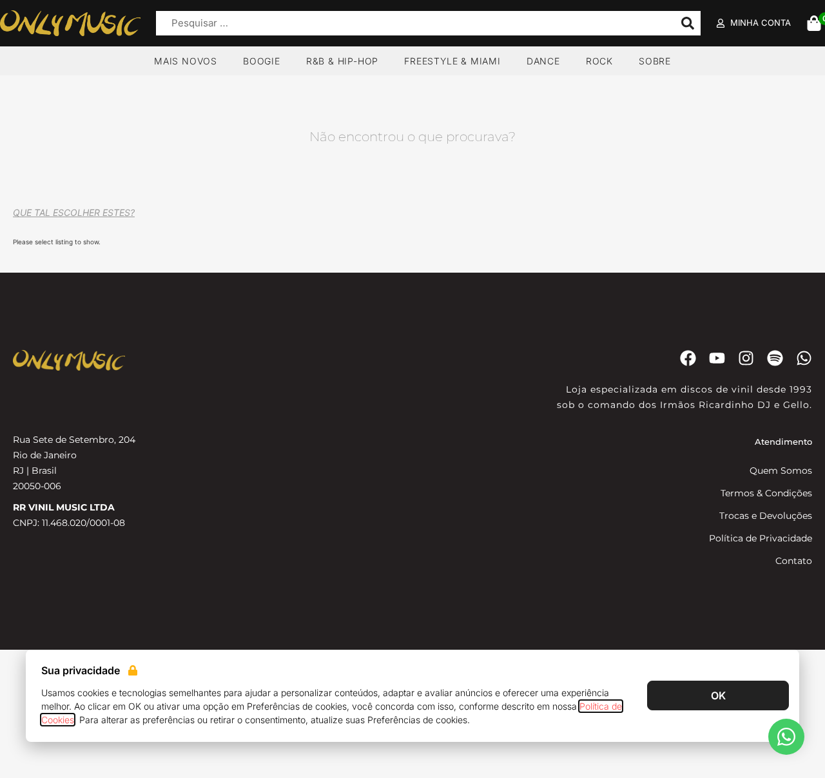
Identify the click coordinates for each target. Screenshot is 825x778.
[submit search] (688, 23)
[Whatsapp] (804, 358)
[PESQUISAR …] (412, 23)
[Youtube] (717, 358)
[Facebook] (688, 358)
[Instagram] (746, 358)
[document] (412, 714)
